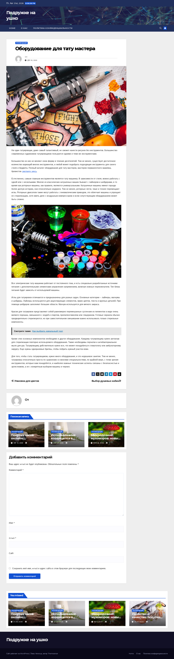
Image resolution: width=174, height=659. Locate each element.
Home (12, 28)
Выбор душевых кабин (105, 380)
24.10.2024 (139, 622)
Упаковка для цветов (26, 380)
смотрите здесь (29, 171)
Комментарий (16, 470)
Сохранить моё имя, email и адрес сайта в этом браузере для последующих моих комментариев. (59, 568)
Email (12, 538)
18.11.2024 (98, 622)
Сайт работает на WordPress (18, 654)
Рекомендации (21, 43)
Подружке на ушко (27, 639)
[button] (160, 28)
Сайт (11, 553)
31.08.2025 (18, 622)
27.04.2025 (59, 622)
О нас (24, 28)
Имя (12, 523)
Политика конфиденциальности (52, 28)
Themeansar (53, 654)
